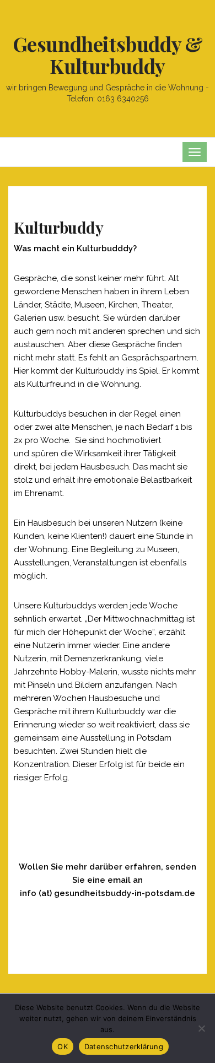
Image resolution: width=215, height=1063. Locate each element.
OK (62, 1046)
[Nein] (201, 1028)
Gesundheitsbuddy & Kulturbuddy (108, 54)
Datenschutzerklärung (123, 1046)
